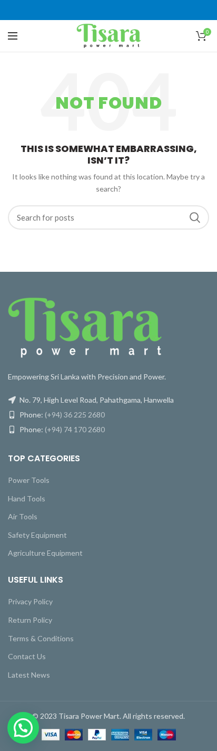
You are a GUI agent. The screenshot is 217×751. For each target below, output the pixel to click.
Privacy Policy (30, 601)
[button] (23, 728)
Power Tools (29, 480)
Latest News (29, 674)
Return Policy (30, 619)
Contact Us (27, 656)
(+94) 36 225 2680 (75, 414)
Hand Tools (26, 498)
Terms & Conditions (41, 638)
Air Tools (22, 516)
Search (195, 217)
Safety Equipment (37, 534)
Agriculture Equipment (45, 552)
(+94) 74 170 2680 (75, 429)
